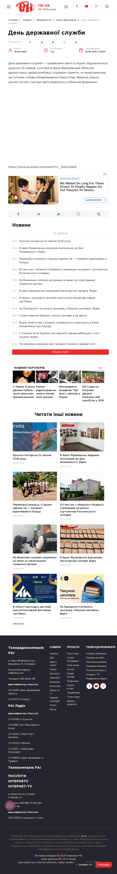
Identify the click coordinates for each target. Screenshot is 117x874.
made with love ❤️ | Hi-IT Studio (58, 859)
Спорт (53, 705)
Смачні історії (70, 687)
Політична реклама (96, 662)
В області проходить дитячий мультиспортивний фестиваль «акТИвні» (32, 610)
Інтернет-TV (93, 675)
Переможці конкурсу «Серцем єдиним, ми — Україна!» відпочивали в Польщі (32, 508)
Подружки (73, 681)
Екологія (54, 674)
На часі (70, 669)
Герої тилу (73, 654)
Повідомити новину (96, 679)
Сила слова (73, 665)
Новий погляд (70, 675)
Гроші (53, 669)
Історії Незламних (73, 659)
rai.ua (44, 5)
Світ (52, 658)
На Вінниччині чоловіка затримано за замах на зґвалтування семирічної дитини (35, 561)
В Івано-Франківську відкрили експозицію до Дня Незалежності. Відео (79, 458)
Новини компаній (54, 699)
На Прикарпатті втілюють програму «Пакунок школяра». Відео (80, 610)
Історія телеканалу (96, 654)
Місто (53, 710)
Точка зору (73, 697)
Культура (55, 686)
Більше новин (60, 352)
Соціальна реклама (96, 666)
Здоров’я (55, 678)
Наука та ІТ (55, 692)
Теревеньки (73, 693)
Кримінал (55, 682)
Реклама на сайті (95, 658)
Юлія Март (21, 50)
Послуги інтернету (96, 670)
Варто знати (53, 663)
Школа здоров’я (72, 702)
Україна (54, 654)
